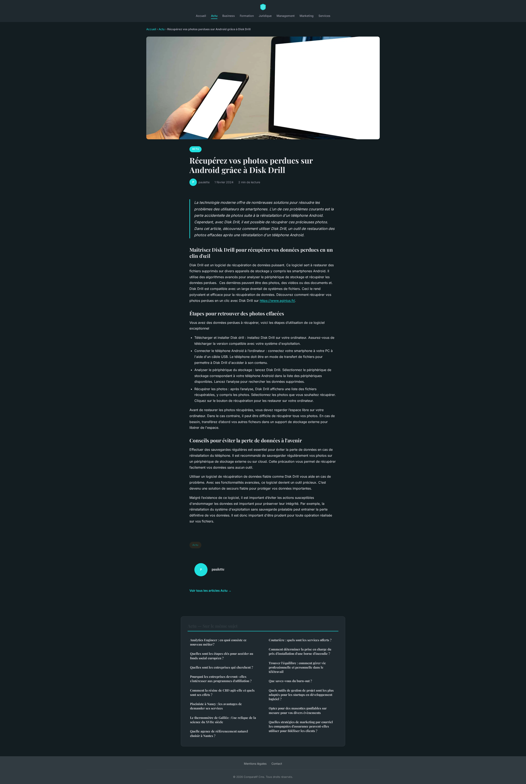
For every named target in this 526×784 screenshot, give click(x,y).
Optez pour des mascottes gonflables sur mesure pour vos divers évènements (298, 710)
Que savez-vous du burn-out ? (290, 681)
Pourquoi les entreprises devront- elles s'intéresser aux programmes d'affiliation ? (220, 678)
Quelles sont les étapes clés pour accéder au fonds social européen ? (221, 655)
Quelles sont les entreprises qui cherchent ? (221, 667)
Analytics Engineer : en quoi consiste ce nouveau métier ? (218, 642)
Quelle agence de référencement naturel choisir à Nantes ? (219, 733)
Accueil (201, 15)
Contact (276, 763)
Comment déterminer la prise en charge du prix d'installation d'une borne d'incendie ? (300, 651)
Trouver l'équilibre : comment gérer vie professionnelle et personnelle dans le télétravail (297, 667)
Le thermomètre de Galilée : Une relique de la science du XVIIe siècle (223, 720)
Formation (247, 15)
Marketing (307, 15)
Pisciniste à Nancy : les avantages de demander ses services (216, 706)
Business (228, 15)
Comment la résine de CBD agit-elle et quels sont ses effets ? (222, 692)
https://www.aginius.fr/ (277, 301)
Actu (214, 15)
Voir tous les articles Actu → (210, 591)
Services (324, 15)
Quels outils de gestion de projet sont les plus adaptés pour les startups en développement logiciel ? (301, 694)
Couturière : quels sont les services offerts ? (300, 640)
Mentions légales (255, 763)
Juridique (265, 15)
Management (286, 15)
